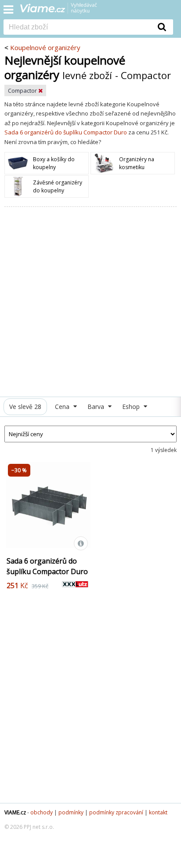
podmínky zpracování (116, 812)
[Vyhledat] (162, 26)
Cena (63, 406)
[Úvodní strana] (64, 11)
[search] (77, 28)
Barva (96, 406)
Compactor (23, 90)
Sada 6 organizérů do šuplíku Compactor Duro (65, 132)
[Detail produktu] (80, 543)
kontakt (158, 812)
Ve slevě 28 (25, 406)
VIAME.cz (15, 812)
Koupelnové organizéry (45, 47)
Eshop (131, 406)
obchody (41, 812)
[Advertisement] (90, 301)
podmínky (70, 812)
